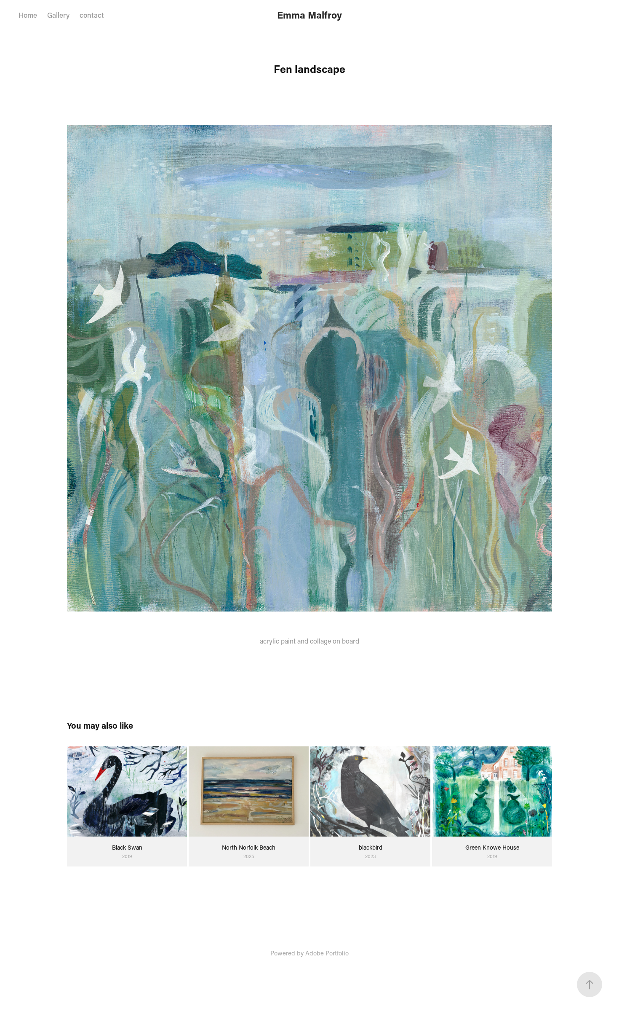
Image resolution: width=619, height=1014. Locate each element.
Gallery (58, 14)
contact (92, 14)
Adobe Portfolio (327, 953)
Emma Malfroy (309, 14)
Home (28, 14)
